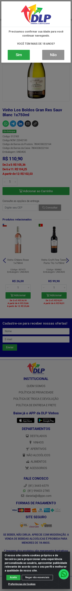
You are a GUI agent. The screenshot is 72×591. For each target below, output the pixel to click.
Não (53, 55)
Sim (19, 55)
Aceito (13, 577)
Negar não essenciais (37, 577)
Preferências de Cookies (21, 584)
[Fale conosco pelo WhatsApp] (64, 574)
